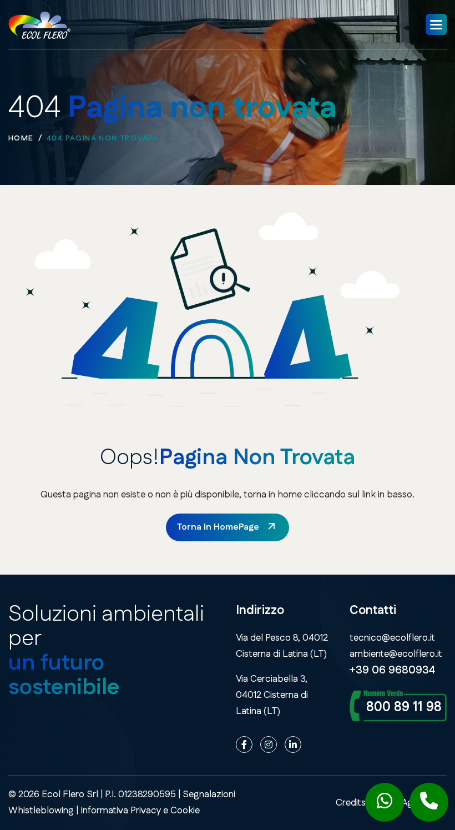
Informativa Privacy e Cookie (140, 810)
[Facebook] (244, 744)
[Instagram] (268, 744)
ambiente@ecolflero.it (396, 654)
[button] (436, 24)
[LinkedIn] (293, 744)
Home (21, 138)
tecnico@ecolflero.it (392, 638)
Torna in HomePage (218, 527)
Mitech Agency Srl (408, 802)
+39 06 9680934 (392, 670)
